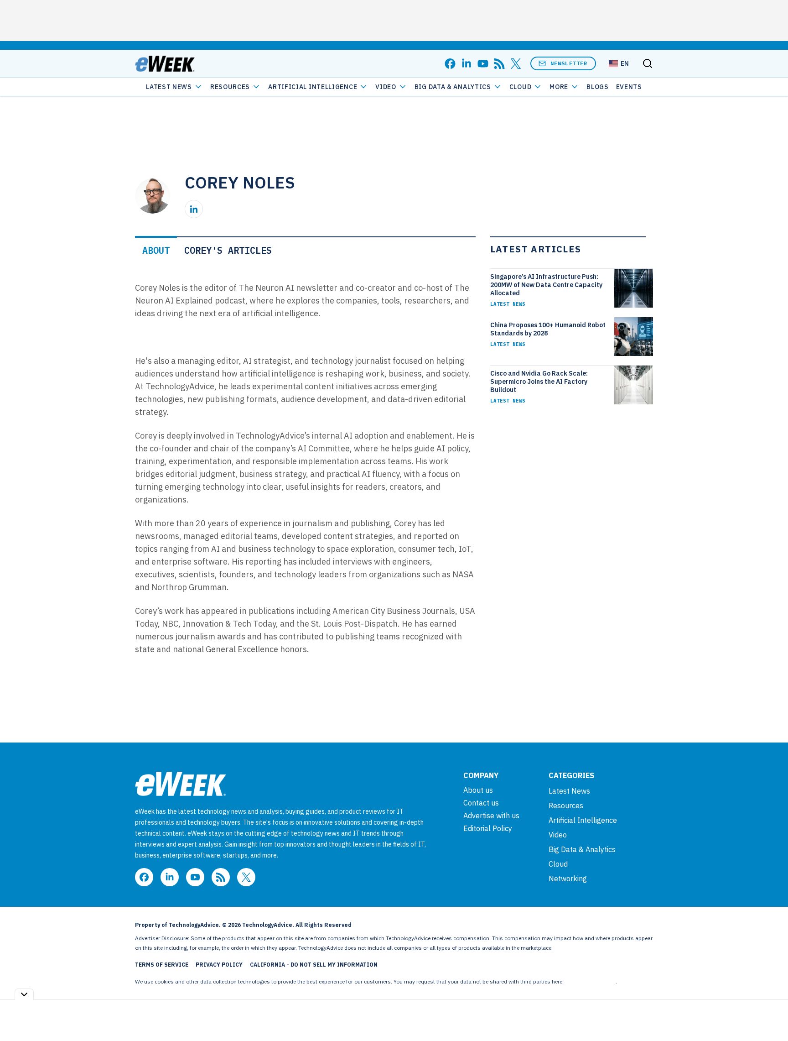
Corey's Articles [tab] (228, 250)
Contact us (481, 802)
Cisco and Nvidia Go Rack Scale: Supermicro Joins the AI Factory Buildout (539, 381)
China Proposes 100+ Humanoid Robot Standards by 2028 (548, 329)
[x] (515, 63)
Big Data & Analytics (453, 87)
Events (629, 87)
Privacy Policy (219, 964)
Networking (568, 878)
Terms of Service (161, 964)
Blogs (597, 87)
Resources (566, 805)
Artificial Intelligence (312, 87)
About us (478, 790)
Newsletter (569, 63)
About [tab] (156, 250)
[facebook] (450, 63)
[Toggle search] (647, 63)
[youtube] (482, 63)
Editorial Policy (487, 828)
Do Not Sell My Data (590, 981)
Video (385, 87)
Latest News (169, 87)
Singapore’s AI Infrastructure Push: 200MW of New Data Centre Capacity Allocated (546, 284)
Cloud (520, 87)
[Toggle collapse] (24, 994)
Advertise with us (491, 815)
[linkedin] (466, 63)
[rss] (499, 63)
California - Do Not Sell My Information (314, 964)
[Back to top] (770, 1013)
